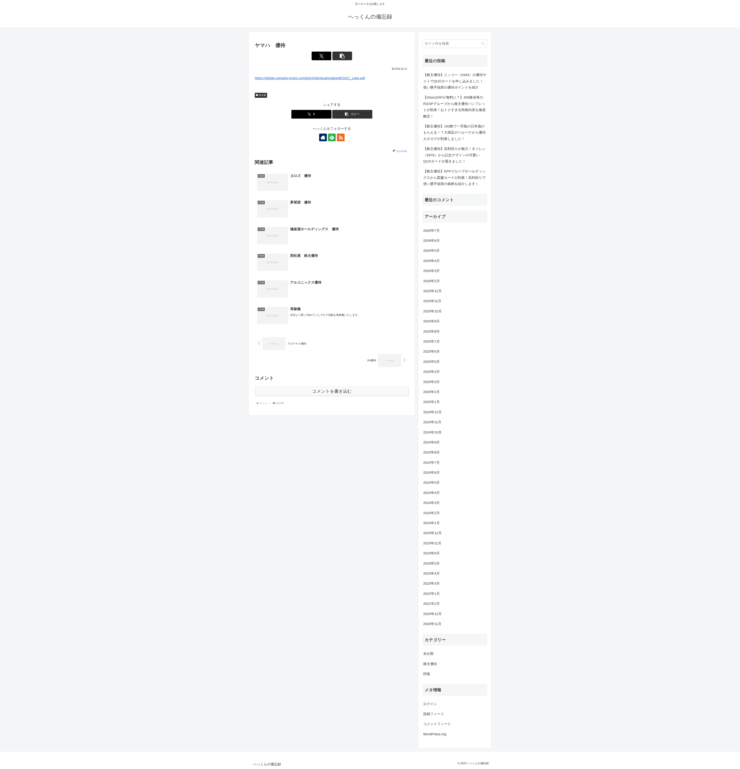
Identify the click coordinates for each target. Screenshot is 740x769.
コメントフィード (437, 724)
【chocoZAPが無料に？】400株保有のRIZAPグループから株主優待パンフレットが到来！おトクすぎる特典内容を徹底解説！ (454, 106)
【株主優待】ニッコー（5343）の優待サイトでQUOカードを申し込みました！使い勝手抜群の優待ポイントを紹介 (454, 81)
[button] (342, 56)
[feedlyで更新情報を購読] (332, 137)
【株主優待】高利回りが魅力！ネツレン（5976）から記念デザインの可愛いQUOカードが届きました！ (454, 155)
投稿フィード (433, 714)
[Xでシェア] (321, 56)
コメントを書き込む (332, 391)
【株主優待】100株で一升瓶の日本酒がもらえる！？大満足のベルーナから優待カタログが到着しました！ (454, 132)
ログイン (430, 704)
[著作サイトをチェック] (323, 137)
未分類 (262, 95)
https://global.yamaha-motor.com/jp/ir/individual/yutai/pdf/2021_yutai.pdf (310, 78)
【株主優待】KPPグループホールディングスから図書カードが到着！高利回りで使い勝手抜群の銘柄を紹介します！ (454, 177)
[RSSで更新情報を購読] (341, 137)
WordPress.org (434, 734)
